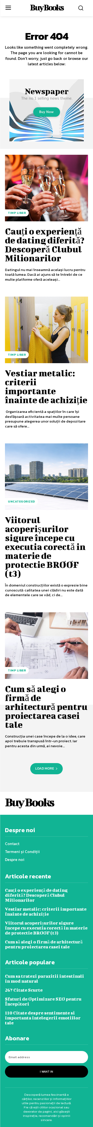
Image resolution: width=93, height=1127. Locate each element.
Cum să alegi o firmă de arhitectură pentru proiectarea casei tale (46, 706)
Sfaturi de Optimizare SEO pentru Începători (43, 1001)
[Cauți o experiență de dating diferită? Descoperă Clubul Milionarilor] (46, 188)
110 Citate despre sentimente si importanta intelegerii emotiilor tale (43, 1017)
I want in (46, 1071)
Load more (44, 768)
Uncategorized (21, 501)
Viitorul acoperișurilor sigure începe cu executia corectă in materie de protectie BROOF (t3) (45, 546)
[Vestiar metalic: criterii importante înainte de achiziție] (46, 330)
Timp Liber (17, 213)
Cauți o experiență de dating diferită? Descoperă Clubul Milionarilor (44, 244)
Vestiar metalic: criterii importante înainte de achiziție (46, 386)
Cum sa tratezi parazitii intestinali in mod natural (44, 978)
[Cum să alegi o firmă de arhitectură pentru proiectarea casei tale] (46, 645)
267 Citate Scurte (24, 990)
